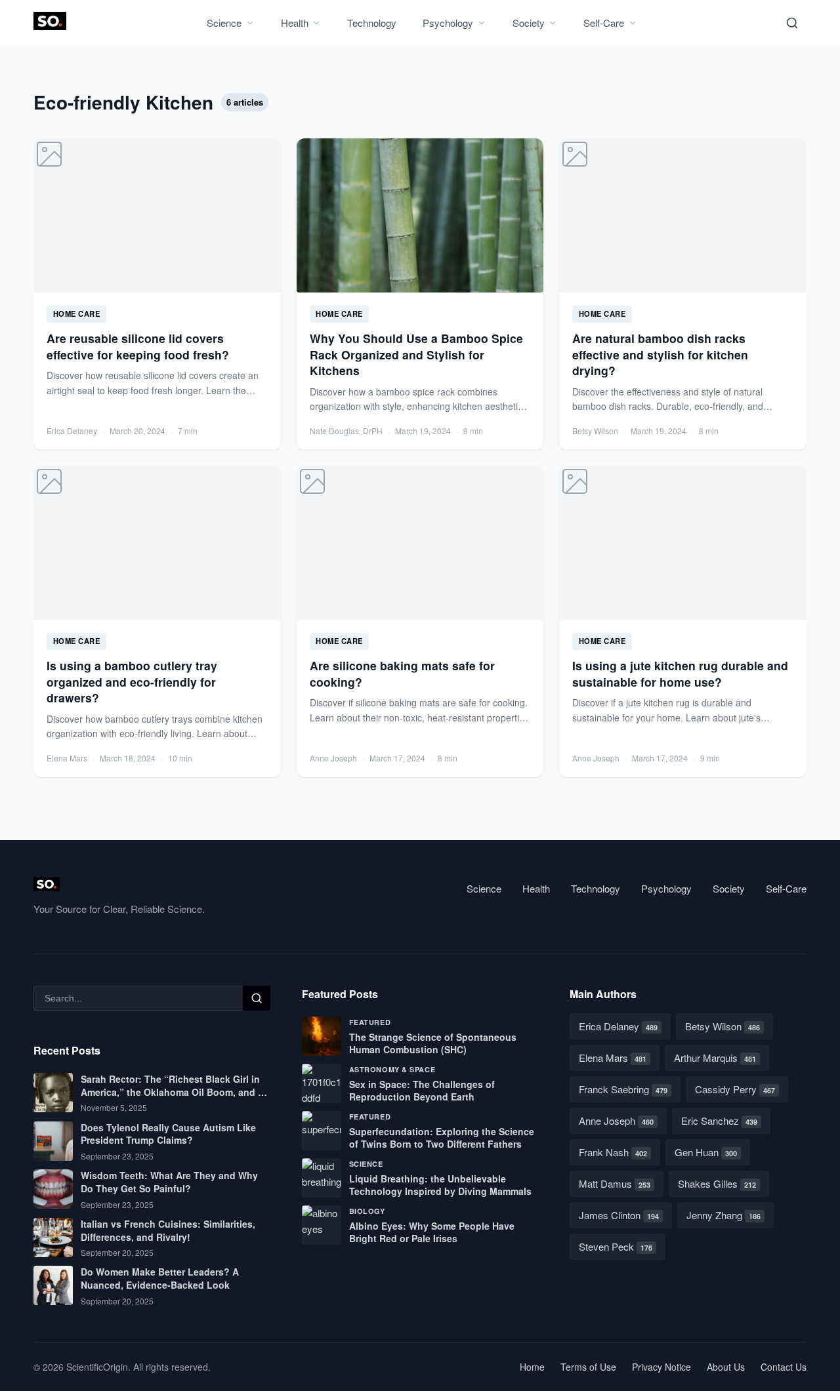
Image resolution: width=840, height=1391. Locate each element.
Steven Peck (615, 1246)
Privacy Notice (661, 1366)
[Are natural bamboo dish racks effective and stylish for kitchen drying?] (683, 294)
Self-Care (603, 23)
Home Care (76, 313)
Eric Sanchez (719, 1120)
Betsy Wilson (722, 1026)
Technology (371, 23)
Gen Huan (706, 1152)
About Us (726, 1366)
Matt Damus (614, 1183)
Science (224, 23)
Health (294, 23)
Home (532, 1366)
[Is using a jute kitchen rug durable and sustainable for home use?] (683, 621)
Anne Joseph (616, 1120)
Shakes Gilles (717, 1183)
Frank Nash (613, 1152)
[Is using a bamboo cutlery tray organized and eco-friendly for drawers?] (157, 621)
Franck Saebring (623, 1089)
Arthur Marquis (715, 1057)
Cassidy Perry (735, 1089)
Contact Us (784, 1366)
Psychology (448, 23)
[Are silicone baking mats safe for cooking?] (420, 621)
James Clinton (619, 1215)
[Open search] (792, 23)
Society (529, 23)
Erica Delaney (618, 1026)
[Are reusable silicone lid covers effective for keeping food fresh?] (157, 294)
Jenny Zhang (723, 1215)
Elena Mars (612, 1057)
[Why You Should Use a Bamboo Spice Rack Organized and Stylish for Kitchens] (420, 294)
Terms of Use (588, 1366)
